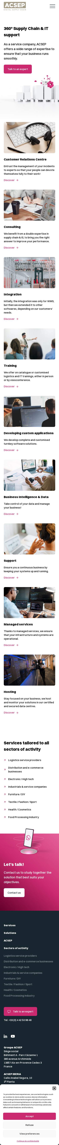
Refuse (29, 1124)
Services (10, 925)
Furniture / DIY (16, 794)
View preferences (29, 1133)
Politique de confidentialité (28, 1141)
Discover (9, 180)
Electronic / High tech (21, 779)
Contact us (14, 892)
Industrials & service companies (27, 786)
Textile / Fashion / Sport (22, 801)
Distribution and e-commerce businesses (25, 769)
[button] (54, 1088)
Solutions (10, 932)
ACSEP (8, 940)
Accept (29, 1116)
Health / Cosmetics (19, 809)
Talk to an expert (18, 69)
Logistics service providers (24, 760)
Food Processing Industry (23, 817)
